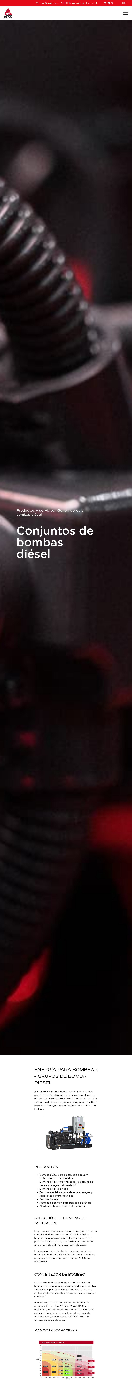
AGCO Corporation (72, 3)
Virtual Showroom (47, 3)
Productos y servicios (35, 510)
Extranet (91, 3)
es (124, 3)
